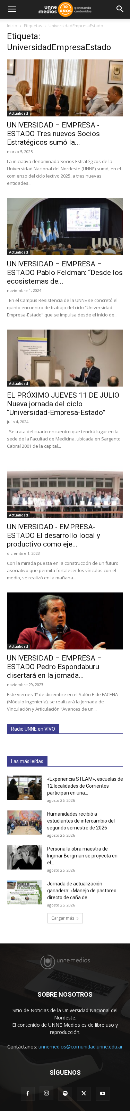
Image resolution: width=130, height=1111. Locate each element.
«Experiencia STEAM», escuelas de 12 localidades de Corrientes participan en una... (85, 786)
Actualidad (18, 113)
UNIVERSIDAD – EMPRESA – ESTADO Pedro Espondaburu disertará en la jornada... (54, 667)
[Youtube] (103, 1094)
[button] (12, 9)
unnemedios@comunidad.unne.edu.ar (80, 1046)
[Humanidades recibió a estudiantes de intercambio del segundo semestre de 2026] (24, 822)
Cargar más (62, 918)
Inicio (12, 26)
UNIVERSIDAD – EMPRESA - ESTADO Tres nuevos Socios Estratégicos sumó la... (53, 133)
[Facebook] (28, 1094)
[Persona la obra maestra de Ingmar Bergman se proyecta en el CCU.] (24, 857)
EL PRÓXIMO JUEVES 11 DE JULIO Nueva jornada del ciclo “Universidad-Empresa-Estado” (63, 404)
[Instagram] (46, 1093)
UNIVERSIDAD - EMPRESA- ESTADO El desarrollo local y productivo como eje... (53, 535)
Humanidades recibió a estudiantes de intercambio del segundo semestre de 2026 (81, 820)
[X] (84, 1094)
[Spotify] (65, 1094)
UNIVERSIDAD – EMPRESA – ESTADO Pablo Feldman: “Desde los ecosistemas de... (65, 272)
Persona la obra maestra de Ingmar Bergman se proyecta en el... (82, 855)
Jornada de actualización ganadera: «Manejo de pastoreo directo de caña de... (81, 890)
